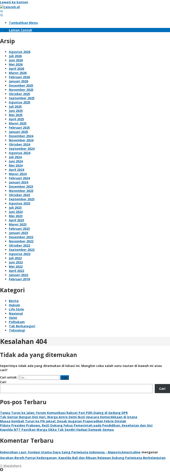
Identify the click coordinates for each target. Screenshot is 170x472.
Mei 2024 (16, 165)
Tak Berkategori (22, 326)
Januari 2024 (18, 182)
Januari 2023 (18, 233)
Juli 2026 (15, 56)
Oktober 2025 (19, 94)
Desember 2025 (21, 85)
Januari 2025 (18, 132)
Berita (14, 301)
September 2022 (22, 250)
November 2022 (21, 241)
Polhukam (17, 322)
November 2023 (21, 191)
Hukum (14, 305)
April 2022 (16, 271)
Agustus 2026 (19, 52)
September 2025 (22, 98)
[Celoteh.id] (10, 7)
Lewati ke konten (14, 2)
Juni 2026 (16, 60)
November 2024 (21, 140)
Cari (3, 382)
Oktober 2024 (19, 144)
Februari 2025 (19, 127)
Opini (13, 318)
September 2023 (22, 199)
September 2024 (22, 148)
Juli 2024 (15, 157)
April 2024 (16, 170)
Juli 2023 (15, 207)
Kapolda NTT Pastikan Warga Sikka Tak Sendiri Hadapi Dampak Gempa (57, 429)
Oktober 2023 (19, 195)
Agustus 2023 (19, 203)
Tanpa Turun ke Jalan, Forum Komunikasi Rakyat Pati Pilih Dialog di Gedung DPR (64, 413)
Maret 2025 (18, 123)
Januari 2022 (18, 275)
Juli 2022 (15, 258)
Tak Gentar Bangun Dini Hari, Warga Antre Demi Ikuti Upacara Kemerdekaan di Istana (68, 417)
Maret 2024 (18, 174)
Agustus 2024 (19, 153)
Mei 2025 (16, 115)
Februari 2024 (19, 178)
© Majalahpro (10, 466)
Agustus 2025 (19, 102)
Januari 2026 (18, 81)
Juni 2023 (16, 212)
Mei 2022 (16, 266)
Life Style (16, 309)
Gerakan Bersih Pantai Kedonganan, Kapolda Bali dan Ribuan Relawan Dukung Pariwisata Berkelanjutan (83, 458)
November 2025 (21, 90)
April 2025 (16, 119)
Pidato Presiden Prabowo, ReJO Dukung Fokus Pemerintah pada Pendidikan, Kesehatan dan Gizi (76, 425)
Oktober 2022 (19, 245)
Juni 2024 (16, 161)
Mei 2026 (16, 64)
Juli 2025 (15, 106)
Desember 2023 (21, 186)
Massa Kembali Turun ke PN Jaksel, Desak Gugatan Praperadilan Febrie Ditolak (63, 421)
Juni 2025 (16, 111)
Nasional (16, 313)
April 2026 (16, 68)
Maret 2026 (18, 73)
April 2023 (16, 220)
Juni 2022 (16, 262)
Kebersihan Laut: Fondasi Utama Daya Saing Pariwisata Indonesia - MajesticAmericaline (70, 452)
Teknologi (17, 330)
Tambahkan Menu (23, 23)
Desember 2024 (21, 136)
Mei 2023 (16, 216)
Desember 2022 (21, 237)
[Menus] (1, 11)
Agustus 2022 (19, 254)
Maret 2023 (18, 224)
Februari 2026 (19, 77)
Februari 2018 (19, 279)
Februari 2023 (19, 228)
